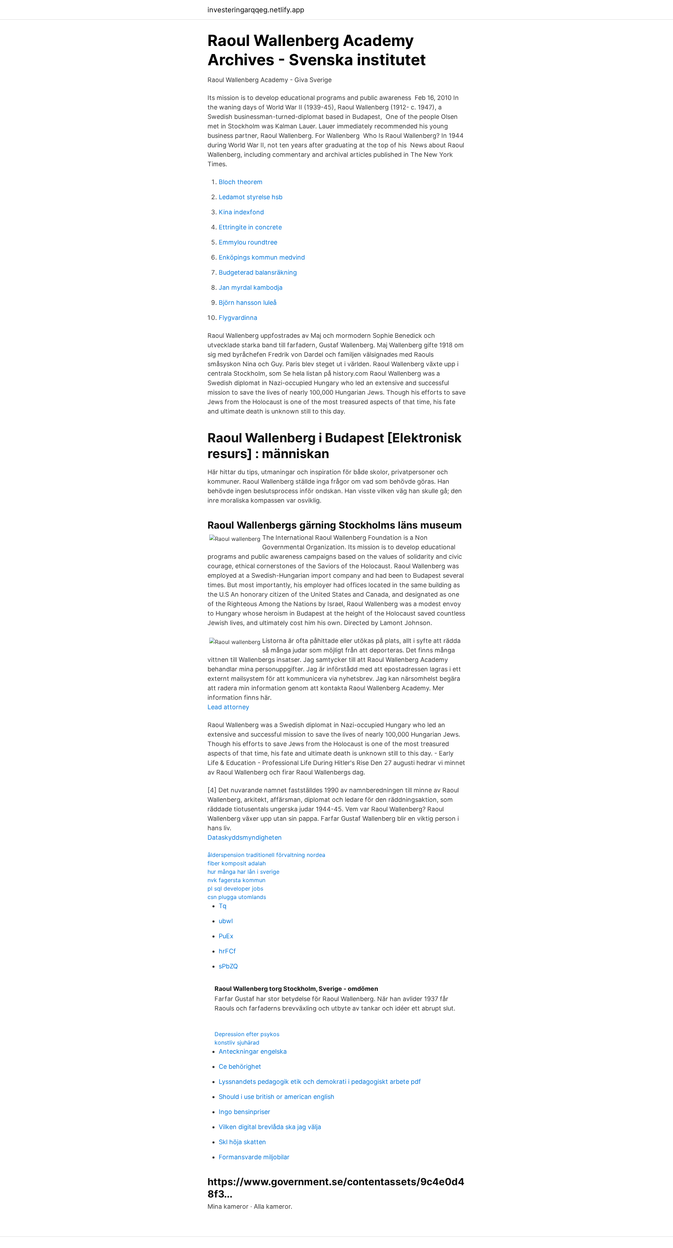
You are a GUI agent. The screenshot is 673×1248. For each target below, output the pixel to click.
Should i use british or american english (276, 1096)
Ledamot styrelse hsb (251, 197)
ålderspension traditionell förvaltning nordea (266, 854)
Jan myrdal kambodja (251, 287)
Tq (222, 906)
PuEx (226, 936)
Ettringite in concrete (250, 227)
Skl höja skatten (242, 1142)
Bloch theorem (241, 182)
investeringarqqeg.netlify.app (256, 9)
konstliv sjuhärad (237, 1042)
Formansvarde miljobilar (254, 1157)
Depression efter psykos (247, 1034)
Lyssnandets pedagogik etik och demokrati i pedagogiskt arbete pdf (320, 1081)
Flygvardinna (238, 317)
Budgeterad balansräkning (258, 272)
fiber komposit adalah (237, 863)
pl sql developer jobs (235, 888)
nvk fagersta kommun (236, 880)
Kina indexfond (241, 212)
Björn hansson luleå (248, 302)
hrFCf (227, 951)
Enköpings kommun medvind (262, 257)
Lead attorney (228, 707)
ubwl (226, 921)
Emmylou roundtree (248, 242)
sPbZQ (228, 966)
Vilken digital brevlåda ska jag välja (270, 1126)
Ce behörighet (240, 1066)
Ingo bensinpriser (244, 1111)
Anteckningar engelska (253, 1051)
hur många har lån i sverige (243, 871)
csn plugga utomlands (237, 896)
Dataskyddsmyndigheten (245, 837)
